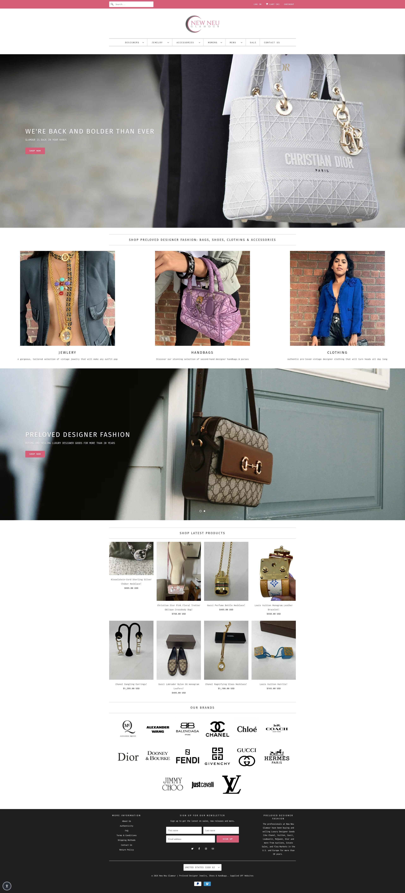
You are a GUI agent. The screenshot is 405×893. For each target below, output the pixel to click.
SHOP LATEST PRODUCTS (202, 533)
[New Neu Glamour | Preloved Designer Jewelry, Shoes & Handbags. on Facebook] (199, 849)
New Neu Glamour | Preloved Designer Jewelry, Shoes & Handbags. (193, 876)
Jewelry (159, 42)
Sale (253, 42)
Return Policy (126, 850)
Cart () (274, 4)
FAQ (126, 830)
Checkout (289, 4)
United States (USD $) (201, 867)
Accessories (187, 42)
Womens (213, 42)
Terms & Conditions (127, 835)
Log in (258, 4)
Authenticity (126, 826)
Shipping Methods (126, 840)
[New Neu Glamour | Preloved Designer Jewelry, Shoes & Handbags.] (202, 24)
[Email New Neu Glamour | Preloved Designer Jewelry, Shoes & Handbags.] (213, 849)
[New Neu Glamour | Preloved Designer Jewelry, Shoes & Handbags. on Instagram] (206, 849)
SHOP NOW (35, 151)
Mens (234, 42)
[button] (7, 886)
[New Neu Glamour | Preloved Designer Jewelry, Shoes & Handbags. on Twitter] (192, 849)
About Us (126, 821)
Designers (133, 42)
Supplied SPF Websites (241, 876)
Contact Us (272, 42)
